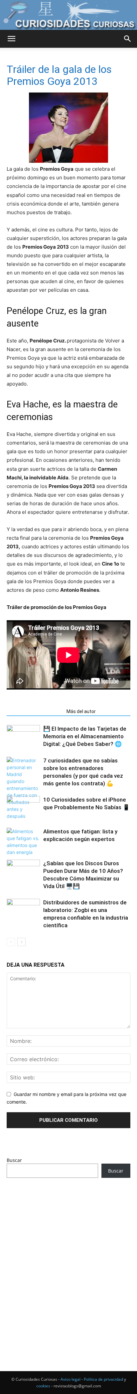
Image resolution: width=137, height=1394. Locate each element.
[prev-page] (11, 942)
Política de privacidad (103, 1379)
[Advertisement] (68, 1262)
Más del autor (81, 711)
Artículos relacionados (35, 711)
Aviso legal (70, 1379)
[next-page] (21, 942)
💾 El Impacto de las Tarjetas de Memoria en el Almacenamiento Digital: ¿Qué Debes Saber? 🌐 (84, 736)
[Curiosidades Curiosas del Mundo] (68, 15)
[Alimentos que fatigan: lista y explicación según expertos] (23, 842)
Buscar (14, 1160)
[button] (11, 39)
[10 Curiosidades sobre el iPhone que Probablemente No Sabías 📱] (23, 807)
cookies (43, 1386)
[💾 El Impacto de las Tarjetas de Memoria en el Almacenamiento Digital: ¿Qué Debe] (23, 736)
